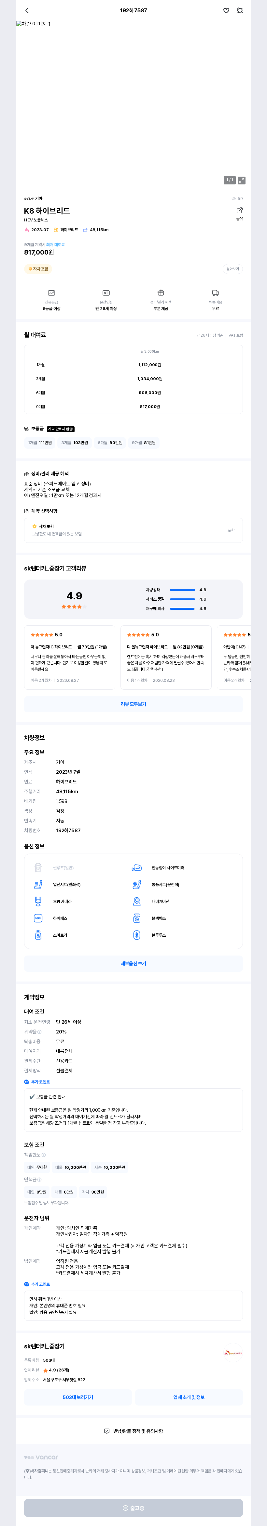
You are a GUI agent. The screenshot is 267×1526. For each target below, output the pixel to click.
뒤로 (27, 10)
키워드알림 (240, 10)
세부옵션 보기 (133, 964)
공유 (239, 218)
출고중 (137, 1508)
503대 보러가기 (78, 1397)
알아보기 (233, 269)
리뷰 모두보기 (133, 704)
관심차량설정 (226, 10)
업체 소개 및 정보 (189, 1397)
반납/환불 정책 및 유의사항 (138, 1431)
